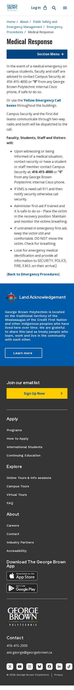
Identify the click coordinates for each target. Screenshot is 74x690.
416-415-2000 (17, 645)
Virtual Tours (17, 495)
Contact (13, 534)
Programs (14, 430)
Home (11, 22)
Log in (36, 7)
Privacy (58, 674)
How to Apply (17, 438)
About (24, 22)
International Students (24, 447)
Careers (13, 525)
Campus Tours (18, 486)
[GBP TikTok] (69, 666)
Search (54, 8)
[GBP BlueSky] (39, 666)
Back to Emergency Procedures (33, 274)
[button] (37, 54)
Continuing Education (23, 455)
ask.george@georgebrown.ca (29, 652)
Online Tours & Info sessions (29, 478)
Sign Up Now (34, 393)
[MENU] (64, 7)
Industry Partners (20, 542)
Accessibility (17, 551)
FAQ (10, 503)
